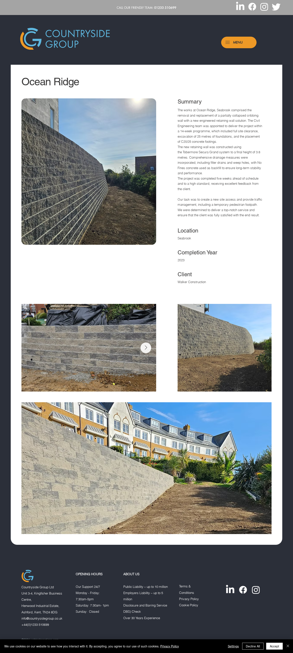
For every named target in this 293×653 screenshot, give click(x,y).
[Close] (287, 646)
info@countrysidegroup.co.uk (41, 618)
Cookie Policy (188, 605)
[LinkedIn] (240, 7)
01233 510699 (165, 8)
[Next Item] (145, 347)
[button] (227, 42)
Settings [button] (233, 646)
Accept (274, 646)
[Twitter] (276, 7)
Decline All (253, 646)
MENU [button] (238, 42)
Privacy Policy (189, 599)
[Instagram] (264, 7)
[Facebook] (252, 7)
